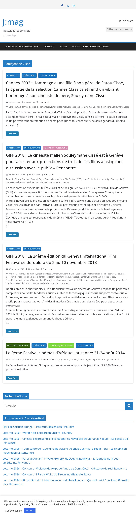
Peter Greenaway (59, 280)
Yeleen (66, 182)
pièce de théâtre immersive (81, 280)
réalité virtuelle (102, 280)
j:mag (13, 21)
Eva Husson (76, 273)
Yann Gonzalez (62, 283)
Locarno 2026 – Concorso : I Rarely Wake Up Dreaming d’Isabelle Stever (47, 474)
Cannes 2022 (13, 75)
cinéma (66, 359)
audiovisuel (30, 273)
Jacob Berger (39, 276)
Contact (49, 46)
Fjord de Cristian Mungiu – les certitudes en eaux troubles (38, 427)
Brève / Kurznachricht (18, 345)
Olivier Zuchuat (27, 182)
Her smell (27, 276)
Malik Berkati (31, 359)
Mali (17, 182)
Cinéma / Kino (29, 75)
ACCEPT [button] (30, 511)
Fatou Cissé (56, 106)
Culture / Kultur (47, 75)
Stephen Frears (13, 283)
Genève (118, 273)
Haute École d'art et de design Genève (100, 179)
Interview (10, 182)
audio (11, 179)
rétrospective (94, 359)
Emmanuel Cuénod (61, 273)
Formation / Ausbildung (55, 148)
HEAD (121, 179)
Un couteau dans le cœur (43, 283)
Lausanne (82, 359)
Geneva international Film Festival (60, 179)
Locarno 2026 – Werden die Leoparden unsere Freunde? (37, 433)
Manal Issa (110, 276)
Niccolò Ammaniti (14, 280)
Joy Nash (50, 276)
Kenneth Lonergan (78, 276)
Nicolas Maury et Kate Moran (37, 280)
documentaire (43, 106)
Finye (41, 179)
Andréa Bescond (16, 273)
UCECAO (57, 182)
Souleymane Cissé (120, 106)
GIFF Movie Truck (14, 276)
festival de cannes (71, 106)
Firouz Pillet (29, 102)
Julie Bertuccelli (62, 276)
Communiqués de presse (61, 345)
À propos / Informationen (21, 46)
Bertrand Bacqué (30, 179)
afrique (58, 359)
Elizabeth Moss (44, 273)
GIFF (79, 179)
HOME (63, 46)
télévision (25, 283)
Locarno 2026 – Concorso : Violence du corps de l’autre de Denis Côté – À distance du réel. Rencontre (65, 468)
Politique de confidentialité (90, 46)
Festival (73, 359)
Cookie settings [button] (13, 510)
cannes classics (29, 106)
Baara (18, 179)
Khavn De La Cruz (96, 276)
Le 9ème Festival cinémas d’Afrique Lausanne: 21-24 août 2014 (65, 352)
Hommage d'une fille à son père (96, 106)
